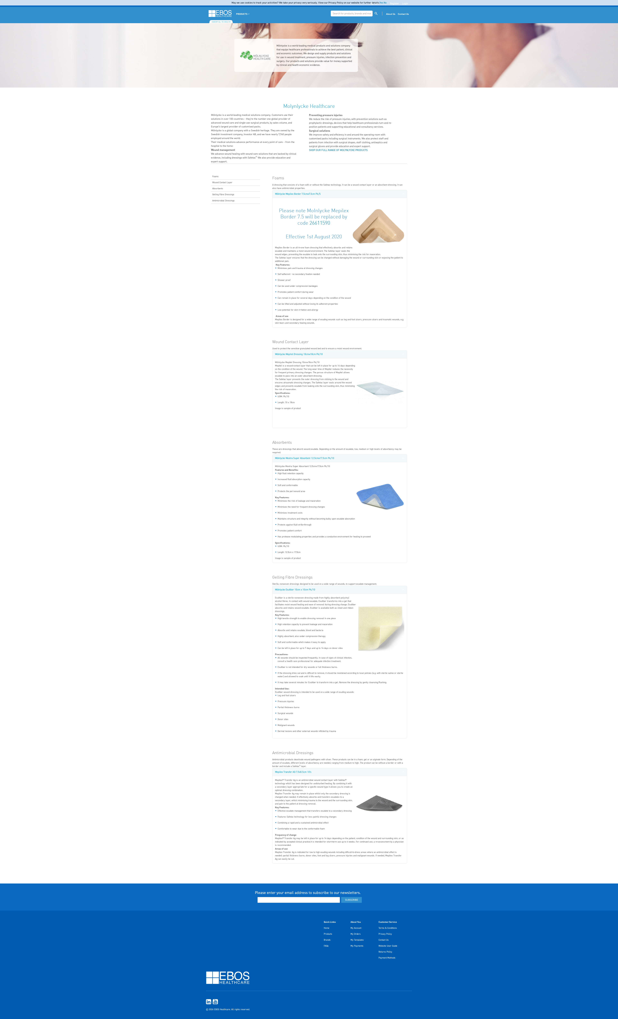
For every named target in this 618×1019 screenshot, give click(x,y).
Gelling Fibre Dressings (223, 194)
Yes (381, 2)
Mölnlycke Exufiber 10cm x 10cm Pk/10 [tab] (295, 589)
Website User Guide (388, 945)
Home (326, 928)
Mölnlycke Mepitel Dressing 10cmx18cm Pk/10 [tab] (299, 354)
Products (328, 934)
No (385, 2)
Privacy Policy (385, 934)
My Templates (357, 940)
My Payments (357, 945)
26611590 (319, 223)
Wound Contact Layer (222, 182)
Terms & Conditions (388, 928)
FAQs (326, 945)
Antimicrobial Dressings (223, 200)
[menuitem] (243, 13)
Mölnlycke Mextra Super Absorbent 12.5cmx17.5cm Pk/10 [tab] (304, 458)
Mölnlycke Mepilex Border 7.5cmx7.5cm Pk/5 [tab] (298, 194)
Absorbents (217, 188)
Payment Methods (387, 957)
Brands (327, 940)
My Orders (356, 934)
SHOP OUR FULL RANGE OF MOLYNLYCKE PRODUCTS (338, 150)
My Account (356, 928)
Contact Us (384, 940)
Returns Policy (385, 951)
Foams (215, 176)
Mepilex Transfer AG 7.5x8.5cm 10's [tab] (293, 772)
